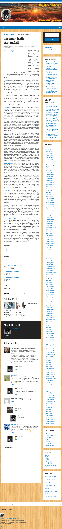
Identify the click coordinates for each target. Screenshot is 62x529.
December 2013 (50, 396)
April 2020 (49, 259)
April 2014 (49, 388)
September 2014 (51, 378)
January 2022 (49, 237)
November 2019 (50, 268)
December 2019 (50, 266)
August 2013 (49, 403)
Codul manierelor (51, 435)
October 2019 (50, 270)
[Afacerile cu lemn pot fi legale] (2, 516)
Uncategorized (50, 445)
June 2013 (49, 407)
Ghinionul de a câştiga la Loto (52, 136)
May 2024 (49, 192)
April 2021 (48, 249)
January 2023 (49, 221)
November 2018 (50, 292)
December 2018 (50, 290)
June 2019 (49, 278)
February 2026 (50, 157)
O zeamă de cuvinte (50, 465)
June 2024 (49, 190)
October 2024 (50, 182)
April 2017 (48, 329)
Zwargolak (48, 462)
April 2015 (48, 364)
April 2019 (49, 282)
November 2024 (50, 180)
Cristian (15, 328)
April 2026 (49, 153)
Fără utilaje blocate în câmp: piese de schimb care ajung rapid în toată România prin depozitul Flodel (52, 89)
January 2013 (49, 417)
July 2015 (48, 358)
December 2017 (50, 313)
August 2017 (49, 321)
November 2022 (50, 223)
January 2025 (49, 176)
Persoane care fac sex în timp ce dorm (52, 110)
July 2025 (48, 169)
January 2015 (49, 370)
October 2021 (50, 243)
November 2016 (50, 339)
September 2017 (50, 319)
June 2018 (49, 302)
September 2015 (50, 354)
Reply (12, 362)
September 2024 (51, 184)
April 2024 (49, 194)
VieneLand (48, 482)
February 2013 (50, 415)
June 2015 (49, 360)
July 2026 (48, 147)
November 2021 (50, 241)
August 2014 (49, 380)
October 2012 (50, 423)
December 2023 (50, 202)
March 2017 (49, 331)
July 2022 (48, 231)
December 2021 (50, 239)
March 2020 (49, 261)
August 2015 (49, 356)
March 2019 (49, 284)
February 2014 (50, 392)
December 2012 (50, 419)
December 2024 (50, 178)
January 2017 (49, 335)
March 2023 (49, 217)
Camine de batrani (50, 479)
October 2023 (50, 206)
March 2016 (49, 343)
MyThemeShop (40, 504)
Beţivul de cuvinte (10, 133)
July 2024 (48, 188)
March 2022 (49, 233)
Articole (12, 34)
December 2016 (50, 337)
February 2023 (50, 219)
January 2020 (49, 264)
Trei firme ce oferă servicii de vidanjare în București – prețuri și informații (52, 64)
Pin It (25, 293)
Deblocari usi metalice (51, 496)
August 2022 (49, 229)
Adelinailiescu (7, 190)
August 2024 (49, 186)
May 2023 (48, 216)
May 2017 (48, 327)
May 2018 (48, 304)
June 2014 (49, 384)
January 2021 (49, 253)
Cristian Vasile (4, 504)
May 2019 (48, 280)
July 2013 (48, 405)
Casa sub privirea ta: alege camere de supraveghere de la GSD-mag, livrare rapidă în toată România (51, 78)
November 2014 (50, 374)
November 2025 (50, 163)
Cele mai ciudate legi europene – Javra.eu (52, 119)
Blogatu (47, 458)
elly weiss (13, 424)
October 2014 (50, 376)
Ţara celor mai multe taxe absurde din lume (52, 130)
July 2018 (48, 300)
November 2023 (50, 204)
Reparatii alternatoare (51, 485)
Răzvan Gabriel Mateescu (11, 219)
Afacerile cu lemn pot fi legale (10, 518)
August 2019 (49, 274)
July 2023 (48, 212)
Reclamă (48, 443)
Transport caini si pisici (51, 476)
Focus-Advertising (56, 504)
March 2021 (49, 251)
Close (1, 526)
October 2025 (50, 165)
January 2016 (49, 347)
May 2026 (49, 151)
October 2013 (50, 399)
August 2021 (49, 245)
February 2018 (50, 309)
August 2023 (49, 210)
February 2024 (50, 198)
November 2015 (50, 351)
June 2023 (49, 214)
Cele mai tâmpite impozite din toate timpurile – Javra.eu (51, 126)
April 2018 (49, 306)
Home (7, 34)
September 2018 (51, 296)
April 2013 (48, 411)
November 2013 (50, 397)
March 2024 (49, 196)
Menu (3, 27)
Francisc (47, 455)
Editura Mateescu (50, 467)
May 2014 (48, 386)
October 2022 (50, 225)
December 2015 (50, 349)
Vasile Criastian (9, 46)
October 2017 (50, 317)
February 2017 (50, 333)
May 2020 (49, 257)
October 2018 (50, 294)
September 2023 (51, 208)
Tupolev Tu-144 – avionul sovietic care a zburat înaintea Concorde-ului (52, 70)
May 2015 (48, 362)
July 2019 (48, 276)
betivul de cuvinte (19, 407)
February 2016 (50, 345)
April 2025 (49, 171)
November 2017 (50, 315)
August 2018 (49, 298)
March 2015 (49, 366)
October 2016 (50, 341)
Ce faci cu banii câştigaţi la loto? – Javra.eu (51, 134)
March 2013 (49, 413)
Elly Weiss (7, 107)
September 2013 (50, 401)
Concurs (48, 437)
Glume (48, 441)
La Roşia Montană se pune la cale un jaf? (52, 116)
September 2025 (51, 167)
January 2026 (49, 159)
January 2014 (49, 394)
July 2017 (48, 323)
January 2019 (49, 288)
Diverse (48, 439)
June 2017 (49, 325)
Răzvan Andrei (49, 461)
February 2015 (50, 368)
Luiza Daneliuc (8, 163)
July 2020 (48, 255)
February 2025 (50, 174)
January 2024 (49, 200)
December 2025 (50, 161)
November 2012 (50, 421)
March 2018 (49, 307)
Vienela (6, 80)
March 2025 (49, 172)
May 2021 (48, 247)
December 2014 (50, 372)
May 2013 (48, 409)
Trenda (47, 488)
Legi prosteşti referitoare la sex (51, 122)
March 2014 (49, 390)
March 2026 (49, 155)
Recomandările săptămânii (15, 265)
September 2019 (51, 272)
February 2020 (50, 262)
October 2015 (50, 352)
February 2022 (50, 235)
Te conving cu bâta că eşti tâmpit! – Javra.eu (52, 113)
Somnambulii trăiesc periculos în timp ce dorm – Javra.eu (51, 106)
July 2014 (48, 382)
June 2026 (49, 149)
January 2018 (49, 311)
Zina (12, 347)
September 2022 (51, 227)
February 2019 (50, 286)
